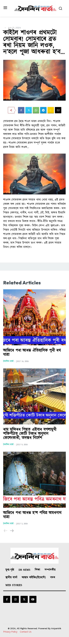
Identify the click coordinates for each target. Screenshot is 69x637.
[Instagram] (15, 599)
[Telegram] (43, 110)
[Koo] (50, 110)
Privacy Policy (10, 631)
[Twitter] (28, 110)
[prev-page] (5, 530)
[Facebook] (21, 110)
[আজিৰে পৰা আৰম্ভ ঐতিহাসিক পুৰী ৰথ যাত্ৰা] (34, 317)
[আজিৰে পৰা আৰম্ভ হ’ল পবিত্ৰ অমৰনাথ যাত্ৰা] (34, 480)
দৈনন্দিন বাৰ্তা (8, 361)
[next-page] (11, 530)
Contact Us (25, 631)
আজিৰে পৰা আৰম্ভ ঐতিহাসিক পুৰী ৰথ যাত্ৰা (32, 353)
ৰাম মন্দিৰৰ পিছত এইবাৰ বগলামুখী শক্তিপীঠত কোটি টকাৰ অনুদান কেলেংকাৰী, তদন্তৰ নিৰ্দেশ (29, 434)
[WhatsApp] (36, 110)
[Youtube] (32, 599)
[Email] (58, 110)
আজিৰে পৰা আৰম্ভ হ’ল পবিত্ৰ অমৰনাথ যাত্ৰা (32, 515)
